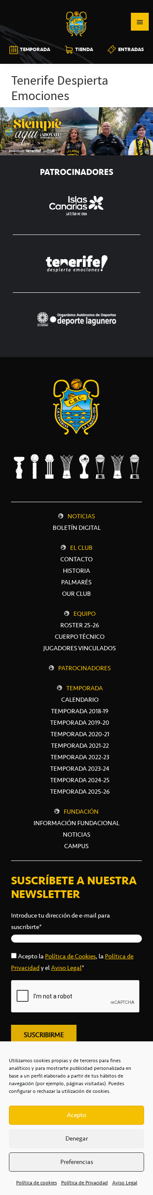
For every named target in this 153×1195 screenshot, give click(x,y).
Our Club (76, 594)
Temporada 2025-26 (80, 791)
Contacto (76, 559)
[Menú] (140, 22)
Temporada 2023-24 (79, 768)
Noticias (81, 516)
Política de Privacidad (84, 1182)
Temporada (84, 688)
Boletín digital (77, 528)
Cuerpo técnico (80, 637)
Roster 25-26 (79, 625)
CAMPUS (76, 846)
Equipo (85, 614)
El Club (81, 548)
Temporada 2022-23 (80, 757)
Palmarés (76, 582)
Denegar (76, 1138)
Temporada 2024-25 (80, 780)
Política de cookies (36, 1182)
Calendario (80, 700)
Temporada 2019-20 (79, 723)
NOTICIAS (77, 834)
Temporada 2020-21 (80, 734)
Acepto (76, 1115)
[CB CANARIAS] (76, 6)
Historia (76, 571)
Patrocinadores (84, 668)
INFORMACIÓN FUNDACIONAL (76, 823)
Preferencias (76, 1162)
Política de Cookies (70, 956)
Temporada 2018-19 (79, 711)
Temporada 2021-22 (80, 745)
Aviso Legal (124, 1182)
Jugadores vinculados (79, 648)
